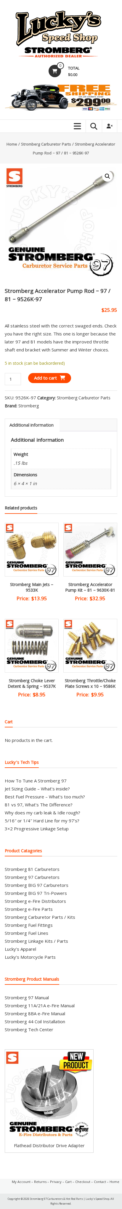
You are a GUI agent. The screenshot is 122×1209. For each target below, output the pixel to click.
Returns (40, 1181)
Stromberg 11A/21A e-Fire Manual (40, 1005)
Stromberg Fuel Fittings (29, 925)
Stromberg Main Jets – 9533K (31, 588)
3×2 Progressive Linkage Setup (37, 829)
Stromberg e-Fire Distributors (35, 901)
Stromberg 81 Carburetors (32, 869)
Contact (100, 1181)
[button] (107, 176)
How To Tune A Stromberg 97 (36, 781)
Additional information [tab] (31, 425)
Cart (68, 1181)
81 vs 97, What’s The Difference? (39, 805)
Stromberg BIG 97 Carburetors (36, 885)
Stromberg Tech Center (29, 1029)
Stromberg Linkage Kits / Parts (36, 941)
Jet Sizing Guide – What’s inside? (37, 789)
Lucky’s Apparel (20, 949)
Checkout (82, 1181)
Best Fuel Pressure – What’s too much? (45, 797)
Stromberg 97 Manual (27, 997)
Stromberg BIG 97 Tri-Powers (36, 893)
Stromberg (28, 406)
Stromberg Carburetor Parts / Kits (40, 917)
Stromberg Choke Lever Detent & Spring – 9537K (32, 684)
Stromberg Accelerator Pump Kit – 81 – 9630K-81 (90, 588)
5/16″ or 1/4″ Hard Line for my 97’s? (42, 821)
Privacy (56, 1181)
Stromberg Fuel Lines (26, 933)
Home (12, 144)
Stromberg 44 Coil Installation (35, 1021)
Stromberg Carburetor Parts (46, 144)
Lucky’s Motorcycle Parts (30, 957)
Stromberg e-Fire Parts (29, 909)
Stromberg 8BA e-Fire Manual (35, 1013)
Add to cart (45, 378)
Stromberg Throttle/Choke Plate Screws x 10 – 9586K (90, 684)
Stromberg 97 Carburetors (32, 877)
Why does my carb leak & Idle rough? (42, 813)
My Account (21, 1181)
